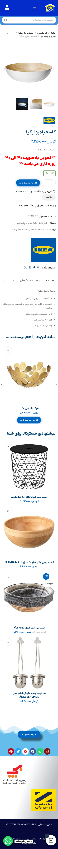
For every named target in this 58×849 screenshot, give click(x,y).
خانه (53, 33)
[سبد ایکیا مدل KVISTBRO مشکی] (29, 466)
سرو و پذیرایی (48, 36)
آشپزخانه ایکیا (26, 33)
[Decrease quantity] (54, 182)
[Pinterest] (11, 751)
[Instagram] (47, 751)
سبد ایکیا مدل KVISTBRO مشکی (29, 497)
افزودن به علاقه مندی (41, 191)
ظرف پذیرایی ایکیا (29, 408)
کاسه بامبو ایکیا (18, 229)
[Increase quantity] (44, 182)
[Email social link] (38, 267)
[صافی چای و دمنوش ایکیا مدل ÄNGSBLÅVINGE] (29, 663)
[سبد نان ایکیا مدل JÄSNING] (29, 597)
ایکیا (43, 229)
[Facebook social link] (34, 267)
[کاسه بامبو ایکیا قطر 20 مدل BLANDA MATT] (29, 532)
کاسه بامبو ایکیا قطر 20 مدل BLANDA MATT (29, 562)
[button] (34, 8)
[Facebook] (32, 751)
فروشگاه (42, 33)
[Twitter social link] (25, 267)
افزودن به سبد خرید (28, 183)
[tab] (50, 281)
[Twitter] (18, 751)
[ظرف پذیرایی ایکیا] (29, 374)
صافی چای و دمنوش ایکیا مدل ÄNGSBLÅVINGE (29, 695)
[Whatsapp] (40, 751)
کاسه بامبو (34, 229)
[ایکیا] (43, 250)
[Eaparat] (25, 751)
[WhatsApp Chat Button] (8, 841)
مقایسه (20, 191)
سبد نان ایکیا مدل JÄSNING (29, 627)
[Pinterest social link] (30, 267)
